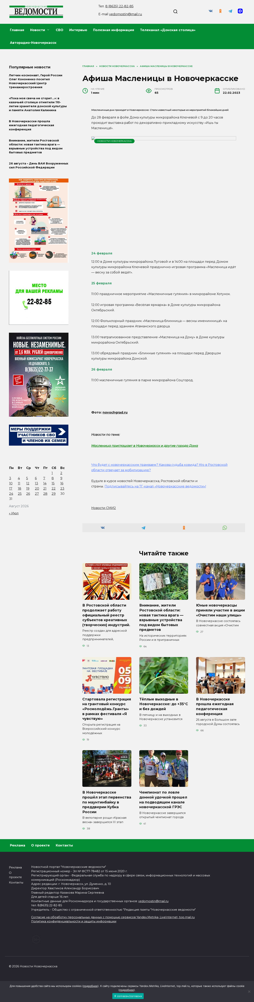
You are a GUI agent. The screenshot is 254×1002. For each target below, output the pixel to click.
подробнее (90, 986)
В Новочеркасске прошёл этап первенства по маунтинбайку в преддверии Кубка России (106, 802)
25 (20, 494)
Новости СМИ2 (103, 508)
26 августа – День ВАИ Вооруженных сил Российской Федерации (38, 165)
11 (19, 483)
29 (54, 494)
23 (62, 488)
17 (10, 488)
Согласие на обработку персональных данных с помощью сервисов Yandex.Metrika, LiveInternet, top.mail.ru (113, 917)
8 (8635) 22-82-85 (119, 6)
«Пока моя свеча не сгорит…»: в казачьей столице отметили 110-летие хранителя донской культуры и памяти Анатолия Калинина (38, 104)
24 (11, 494)
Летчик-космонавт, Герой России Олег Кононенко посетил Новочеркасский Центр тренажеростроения (35, 81)
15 (53, 483)
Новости (37, 30)
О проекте (40, 845)
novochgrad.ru (115, 412)
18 (19, 488)
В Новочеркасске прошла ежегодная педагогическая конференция (215, 706)
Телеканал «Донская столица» (167, 30)
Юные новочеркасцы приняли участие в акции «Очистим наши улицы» (220, 610)
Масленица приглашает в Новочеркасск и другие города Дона (144, 446)
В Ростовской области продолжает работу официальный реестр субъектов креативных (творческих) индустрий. (106, 615)
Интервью (78, 30)
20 (37, 488)
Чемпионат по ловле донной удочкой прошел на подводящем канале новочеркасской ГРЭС (163, 799)
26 (28, 494)
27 (37, 494)
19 (27, 488)
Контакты (64, 845)
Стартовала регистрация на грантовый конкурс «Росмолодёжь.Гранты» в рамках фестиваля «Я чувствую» (106, 709)
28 (45, 494)
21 (44, 488)
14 (44, 483)
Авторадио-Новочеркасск (33, 43)
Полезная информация (113, 30)
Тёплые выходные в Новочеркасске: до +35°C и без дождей (163, 704)
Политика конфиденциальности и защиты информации (73, 921)
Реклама (17, 845)
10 (11, 483)
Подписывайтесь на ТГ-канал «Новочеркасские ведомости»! (155, 486)
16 (61, 483)
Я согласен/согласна (128, 996)
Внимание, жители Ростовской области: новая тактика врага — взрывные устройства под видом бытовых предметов (161, 617)
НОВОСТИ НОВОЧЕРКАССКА (114, 141)
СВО (59, 30)
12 (27, 483)
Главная (17, 30)
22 (54, 488)
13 (36, 483)
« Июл (14, 513)
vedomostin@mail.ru (125, 14)
